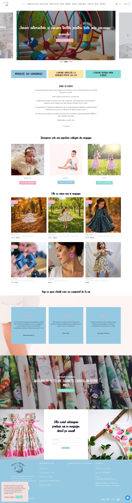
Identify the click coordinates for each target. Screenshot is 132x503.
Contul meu (43, 468)
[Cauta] (116, 4)
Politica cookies (45, 485)
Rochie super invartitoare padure (22, 236)
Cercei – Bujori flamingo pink (57, 280)
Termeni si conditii (46, 477)
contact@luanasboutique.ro (106, 479)
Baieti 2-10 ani (54, 4)
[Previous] (4, 35)
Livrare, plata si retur (47, 472)
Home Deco (82, 4)
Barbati (67, 4)
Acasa (24, 4)
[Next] (127, 35)
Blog (96, 4)
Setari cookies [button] (9, 497)
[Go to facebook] (127, 497)
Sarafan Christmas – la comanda (96, 280)
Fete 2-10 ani (44, 4)
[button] (120, 4)
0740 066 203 (106, 472)
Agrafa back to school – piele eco (22, 280)
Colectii (91, 4)
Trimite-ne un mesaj (102, 468)
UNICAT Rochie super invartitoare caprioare (63, 236)
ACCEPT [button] (19, 497)
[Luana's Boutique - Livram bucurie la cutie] (10, 4)
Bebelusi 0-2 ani (33, 4)
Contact (103, 4)
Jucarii (74, 4)
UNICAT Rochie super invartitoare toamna (99, 236)
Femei (62, 4)
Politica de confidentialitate (49, 481)
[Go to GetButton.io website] (128, 501)
